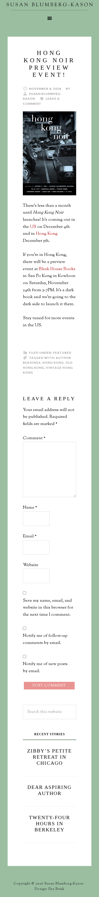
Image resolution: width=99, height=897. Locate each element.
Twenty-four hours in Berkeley (49, 823)
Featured (62, 353)
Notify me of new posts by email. (45, 667)
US (33, 227)
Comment (34, 438)
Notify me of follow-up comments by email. (45, 639)
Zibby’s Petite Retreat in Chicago (49, 757)
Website (30, 565)
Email (30, 536)
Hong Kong (47, 234)
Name (30, 508)
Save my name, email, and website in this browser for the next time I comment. (48, 608)
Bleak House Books (57, 269)
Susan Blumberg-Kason (49, 6)
